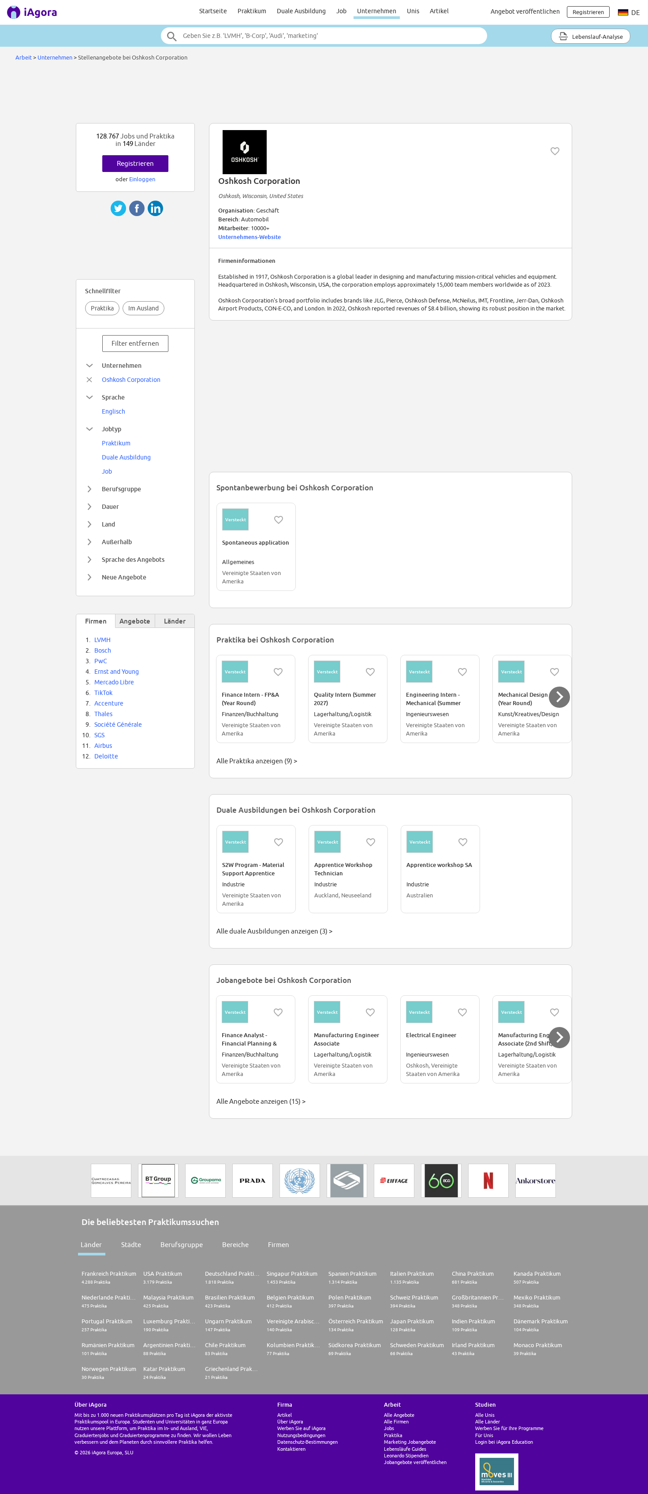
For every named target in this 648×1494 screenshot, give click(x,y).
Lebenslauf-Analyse (597, 36)
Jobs (389, 1428)
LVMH (102, 639)
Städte (131, 1244)
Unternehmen (376, 11)
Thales (103, 713)
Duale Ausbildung (301, 11)
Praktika (102, 308)
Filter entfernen (135, 343)
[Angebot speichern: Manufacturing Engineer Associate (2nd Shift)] (554, 1012)
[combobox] (324, 35)
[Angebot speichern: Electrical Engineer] (462, 1012)
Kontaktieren (291, 1449)
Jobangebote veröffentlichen (415, 1462)
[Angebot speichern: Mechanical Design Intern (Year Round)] (554, 672)
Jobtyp (111, 429)
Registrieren (135, 163)
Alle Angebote (399, 1415)
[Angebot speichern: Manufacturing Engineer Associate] (370, 1012)
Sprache (113, 397)
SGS (99, 735)
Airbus (103, 745)
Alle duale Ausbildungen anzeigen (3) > (274, 931)
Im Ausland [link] (143, 308)
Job (341, 11)
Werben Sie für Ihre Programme (509, 1428)
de (635, 12)
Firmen (278, 1244)
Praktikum (252, 11)
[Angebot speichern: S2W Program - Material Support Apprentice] (278, 842)
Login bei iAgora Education (504, 1442)
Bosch (102, 650)
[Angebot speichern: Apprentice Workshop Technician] (370, 842)
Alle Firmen (396, 1421)
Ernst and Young (116, 671)
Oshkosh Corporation (131, 379)
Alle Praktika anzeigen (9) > (256, 761)
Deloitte (106, 756)
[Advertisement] (324, 94)
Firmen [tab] (96, 621)
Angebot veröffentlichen (525, 11)
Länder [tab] (175, 621)
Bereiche (235, 1244)
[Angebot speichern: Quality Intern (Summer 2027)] (370, 672)
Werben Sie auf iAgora (301, 1428)
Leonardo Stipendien (406, 1455)
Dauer (110, 506)
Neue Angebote (124, 577)
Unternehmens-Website (249, 236)
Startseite (213, 11)
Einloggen (142, 179)
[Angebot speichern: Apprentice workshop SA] (462, 842)
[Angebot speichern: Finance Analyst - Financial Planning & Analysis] (278, 1012)
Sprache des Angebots (133, 559)
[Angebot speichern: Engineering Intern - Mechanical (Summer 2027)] (462, 672)
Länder (91, 1244)
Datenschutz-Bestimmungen (307, 1442)
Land (108, 524)
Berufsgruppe (121, 489)
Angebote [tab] (134, 621)
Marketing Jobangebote (410, 1442)
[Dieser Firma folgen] (555, 151)
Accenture (108, 703)
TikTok (103, 692)
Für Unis (484, 1435)
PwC (100, 661)
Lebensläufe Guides (405, 1449)
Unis (413, 11)
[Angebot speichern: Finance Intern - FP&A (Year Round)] (278, 672)
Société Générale (118, 724)
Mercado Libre (114, 682)
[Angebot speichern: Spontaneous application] (278, 519)
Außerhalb (117, 541)
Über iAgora (290, 1421)
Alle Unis (485, 1415)
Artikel (439, 11)
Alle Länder (487, 1421)
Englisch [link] (113, 411)
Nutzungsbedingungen (301, 1435)
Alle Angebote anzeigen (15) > (260, 1101)
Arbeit (23, 57)
